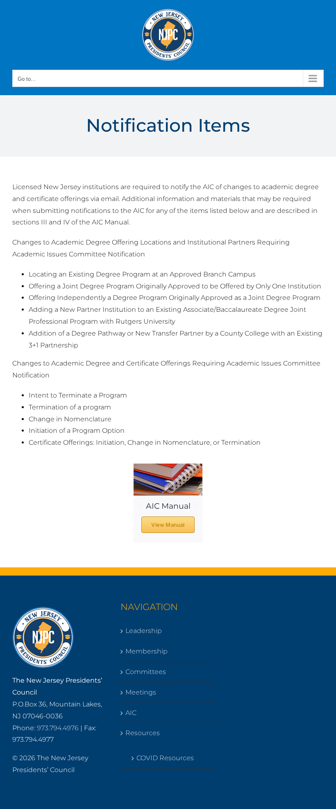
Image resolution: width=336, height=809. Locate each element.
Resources (142, 733)
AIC (130, 713)
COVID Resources (165, 758)
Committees (145, 672)
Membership (146, 651)
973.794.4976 (58, 728)
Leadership (143, 631)
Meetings (140, 692)
